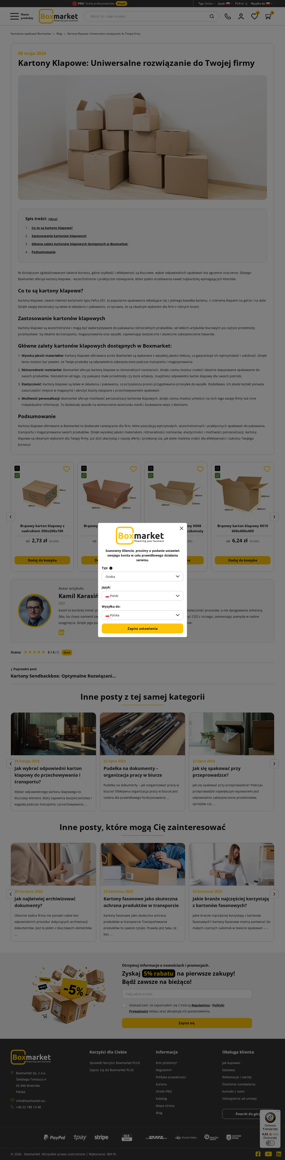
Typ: (105, 568)
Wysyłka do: (111, 607)
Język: (106, 587)
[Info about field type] (111, 568)
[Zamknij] (181, 528)
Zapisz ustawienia (143, 628)
